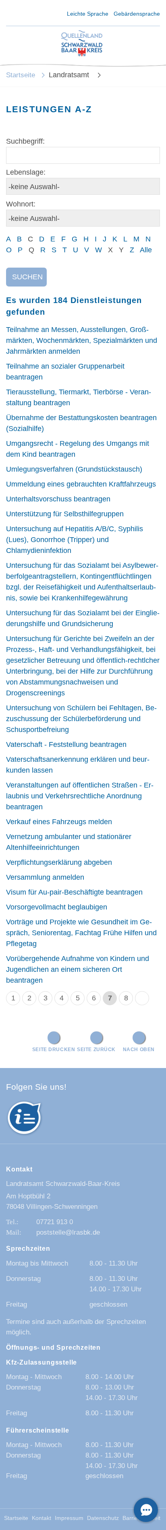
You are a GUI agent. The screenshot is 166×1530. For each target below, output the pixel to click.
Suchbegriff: (25, 141)
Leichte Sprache (87, 13)
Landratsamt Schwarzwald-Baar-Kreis (63, 1184)
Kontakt (41, 1518)
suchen (27, 277)
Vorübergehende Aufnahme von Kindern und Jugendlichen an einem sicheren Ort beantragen (77, 969)
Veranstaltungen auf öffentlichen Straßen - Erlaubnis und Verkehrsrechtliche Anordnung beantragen (80, 796)
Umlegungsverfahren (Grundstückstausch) (74, 469)
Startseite (20, 75)
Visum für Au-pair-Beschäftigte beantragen (74, 892)
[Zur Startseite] (81, 43)
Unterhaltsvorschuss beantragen (58, 499)
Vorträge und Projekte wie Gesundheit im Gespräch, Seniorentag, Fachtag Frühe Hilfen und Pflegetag (81, 933)
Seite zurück (96, 1049)
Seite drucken (53, 1049)
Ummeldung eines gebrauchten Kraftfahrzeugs (81, 484)
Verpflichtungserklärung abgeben (59, 862)
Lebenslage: (26, 172)
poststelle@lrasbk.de (68, 1232)
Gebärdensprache (137, 13)
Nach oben (139, 1049)
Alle (146, 250)
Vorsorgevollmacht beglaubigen (56, 907)
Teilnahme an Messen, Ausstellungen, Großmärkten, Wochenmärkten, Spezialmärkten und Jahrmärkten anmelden (81, 340)
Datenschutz (103, 1518)
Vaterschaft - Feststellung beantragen (66, 744)
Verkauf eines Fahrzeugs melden (59, 822)
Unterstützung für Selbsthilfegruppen (65, 514)
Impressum (69, 1518)
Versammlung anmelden (45, 877)
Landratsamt (70, 75)
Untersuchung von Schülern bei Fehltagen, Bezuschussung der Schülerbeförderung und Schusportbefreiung (81, 719)
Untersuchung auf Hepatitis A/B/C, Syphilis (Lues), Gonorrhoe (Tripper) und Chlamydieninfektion (74, 540)
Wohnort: (20, 204)
